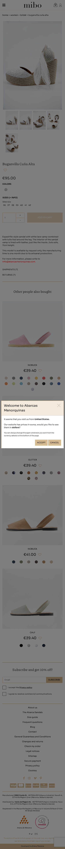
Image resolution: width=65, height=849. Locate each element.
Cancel (54, 442)
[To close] (59, 405)
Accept (41, 442)
